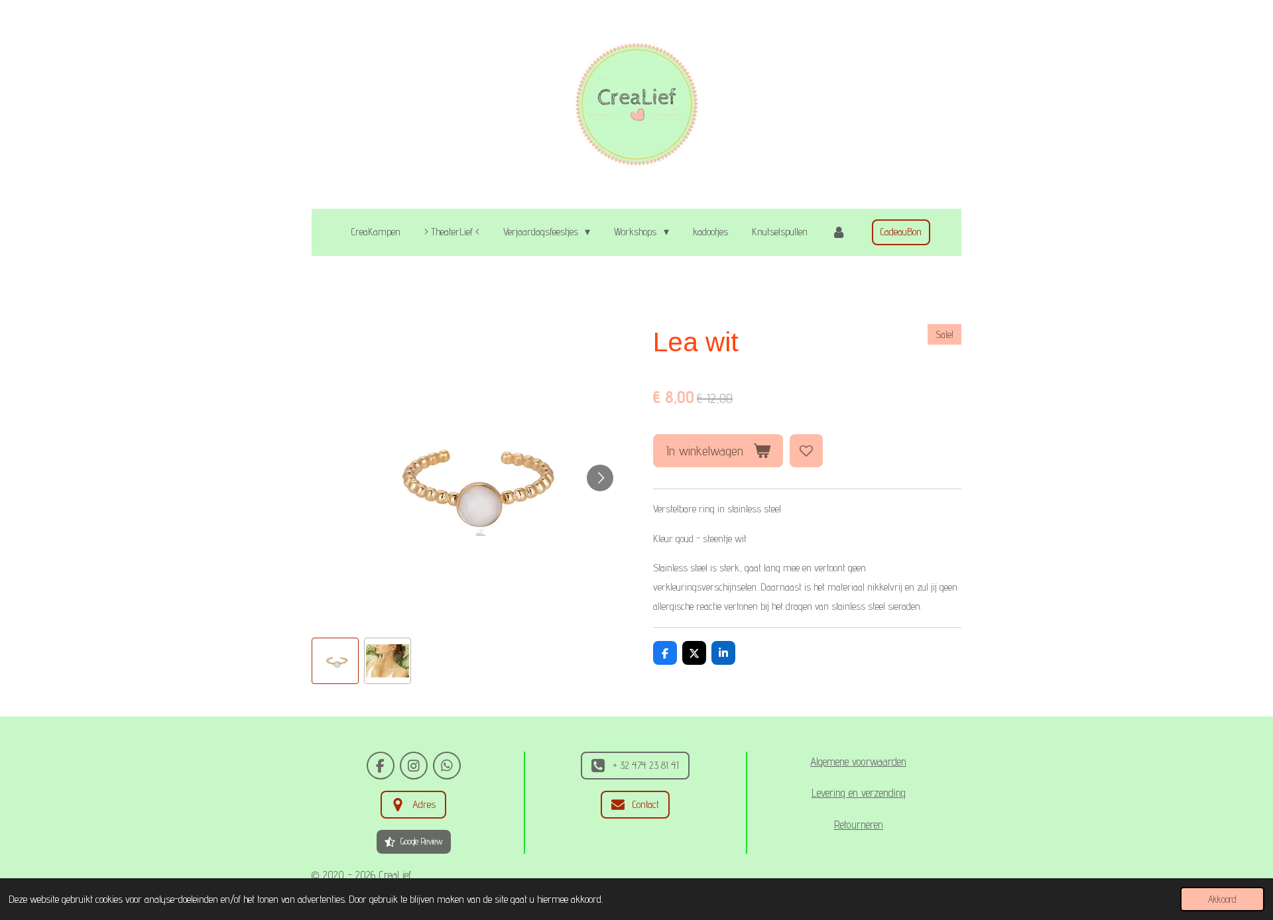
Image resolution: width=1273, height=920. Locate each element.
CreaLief (395, 875)
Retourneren (858, 824)
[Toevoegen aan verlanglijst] (806, 450)
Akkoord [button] (1222, 899)
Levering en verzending (859, 792)
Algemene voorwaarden (858, 761)
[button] (335, 661)
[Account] (839, 232)
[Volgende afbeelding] (600, 478)
